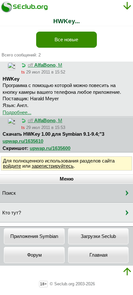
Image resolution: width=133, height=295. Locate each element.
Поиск (9, 193)
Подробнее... (17, 112)
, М (45, 65)
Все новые (66, 39)
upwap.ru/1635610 (23, 141)
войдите (12, 166)
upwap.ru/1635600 (50, 148)
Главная (98, 255)
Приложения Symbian (34, 236)
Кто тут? (11, 212)
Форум (34, 255)
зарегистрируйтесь (53, 166)
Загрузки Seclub (98, 236)
